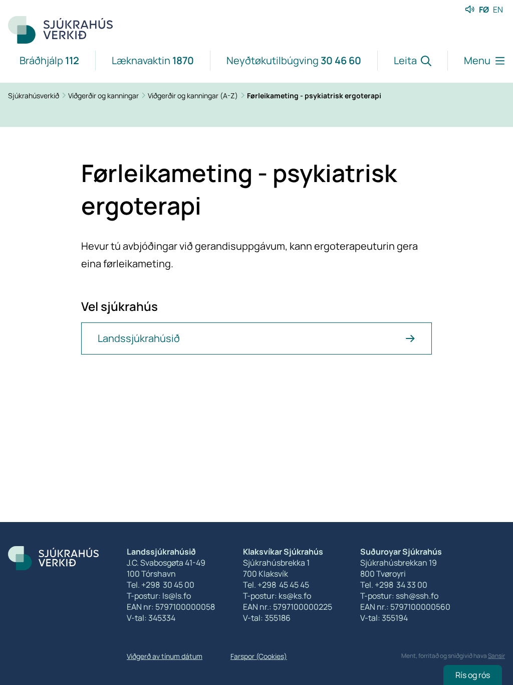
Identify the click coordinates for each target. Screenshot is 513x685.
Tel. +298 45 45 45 (276, 584)
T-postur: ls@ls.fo (159, 595)
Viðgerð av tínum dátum (164, 656)
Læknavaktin (153, 60)
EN (498, 9)
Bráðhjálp (49, 60)
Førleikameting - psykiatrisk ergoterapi (314, 95)
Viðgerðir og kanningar (104, 95)
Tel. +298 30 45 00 (160, 584)
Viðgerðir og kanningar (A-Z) (193, 95)
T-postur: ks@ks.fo (277, 595)
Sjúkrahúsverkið (34, 95)
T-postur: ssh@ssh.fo (399, 595)
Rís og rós (472, 674)
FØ (484, 9)
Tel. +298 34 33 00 (393, 584)
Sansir (496, 655)
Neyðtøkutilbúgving (293, 60)
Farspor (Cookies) (258, 656)
